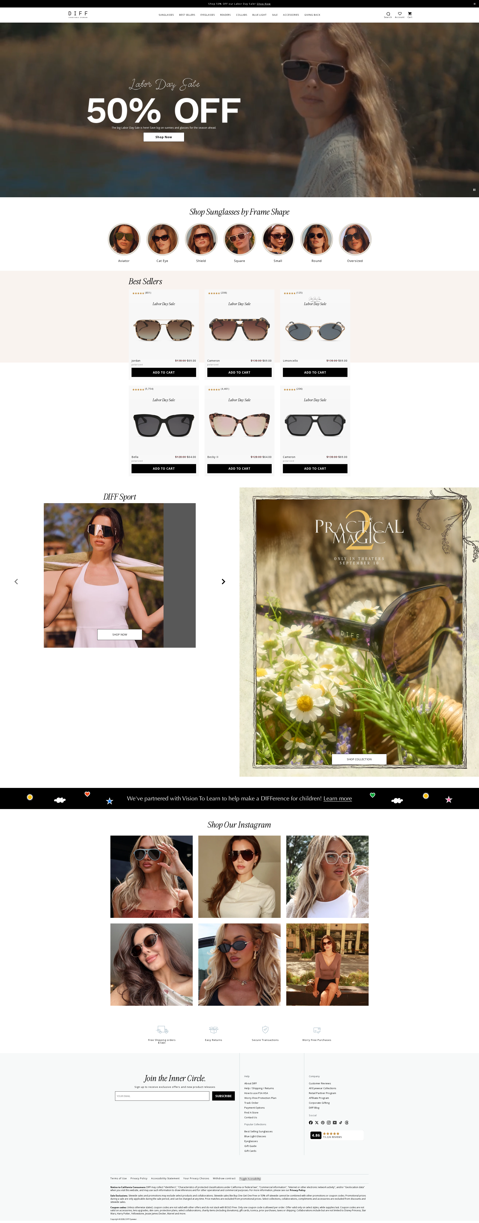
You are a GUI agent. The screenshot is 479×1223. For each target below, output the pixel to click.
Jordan (136, 360)
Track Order (251, 1102)
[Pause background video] (474, 190)
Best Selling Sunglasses (258, 1131)
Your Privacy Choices (196, 1178)
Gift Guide (250, 1146)
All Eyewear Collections (322, 1088)
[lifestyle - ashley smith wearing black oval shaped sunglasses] (239, 964)
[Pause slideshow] (474, 3)
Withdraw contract (224, 1178)
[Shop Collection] (359, 632)
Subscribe (223, 1096)
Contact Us (250, 1117)
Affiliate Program (332, 1098)
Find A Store (251, 1112)
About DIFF (250, 1083)
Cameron (213, 360)
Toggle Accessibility (250, 1178)
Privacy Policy (139, 1178)
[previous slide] (16, 581)
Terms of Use (118, 1178)
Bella (135, 457)
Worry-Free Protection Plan (260, 1098)
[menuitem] (166, 15)
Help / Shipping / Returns (259, 1088)
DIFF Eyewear (131, 1219)
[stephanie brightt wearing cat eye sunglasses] (327, 964)
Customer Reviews (320, 1083)
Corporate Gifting (319, 1102)
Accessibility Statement (165, 1178)
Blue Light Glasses (255, 1136)
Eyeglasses (251, 1141)
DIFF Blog (314, 1107)
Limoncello (290, 360)
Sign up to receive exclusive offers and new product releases (175, 1087)
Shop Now (163, 137)
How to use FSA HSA (256, 1093)
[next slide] (223, 581)
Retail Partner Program (336, 1093)
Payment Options (254, 1107)
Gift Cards (250, 1151)
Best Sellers (145, 282)
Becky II (212, 457)
